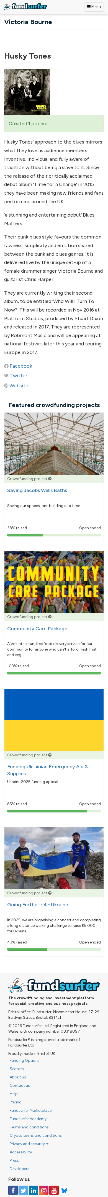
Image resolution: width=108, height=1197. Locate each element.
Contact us (20, 1085)
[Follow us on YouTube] (54, 1190)
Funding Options (25, 1060)
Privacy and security (28, 1143)
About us (18, 1077)
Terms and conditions (29, 1127)
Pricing (16, 1102)
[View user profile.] (54, 92)
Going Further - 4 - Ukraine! (38, 905)
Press (14, 1160)
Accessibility (21, 1152)
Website (18, 386)
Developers (19, 1168)
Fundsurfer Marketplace (31, 1110)
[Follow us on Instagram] (43, 1190)
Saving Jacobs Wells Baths (37, 490)
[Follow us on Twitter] (23, 1190)
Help (14, 1093)
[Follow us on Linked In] (33, 1190)
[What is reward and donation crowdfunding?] (50, 478)
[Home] (25, 6)
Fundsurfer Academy (28, 1118)
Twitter (18, 376)
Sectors (17, 1068)
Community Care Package (37, 629)
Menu (96, 6)
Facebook (21, 366)
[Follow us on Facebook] (13, 1190)
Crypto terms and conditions (36, 1135)
